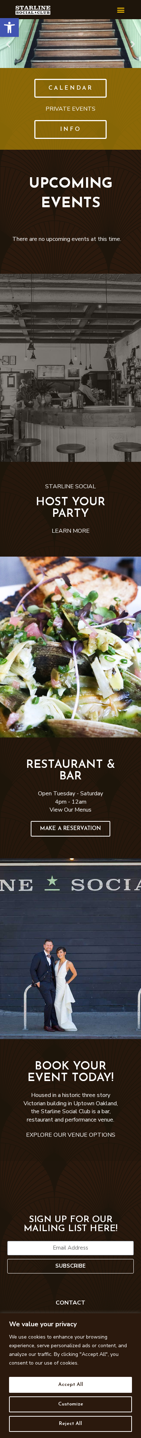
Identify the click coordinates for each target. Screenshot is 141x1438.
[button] (9, 27)
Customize (70, 1404)
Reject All (70, 1423)
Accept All (70, 1384)
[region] (70, 1375)
